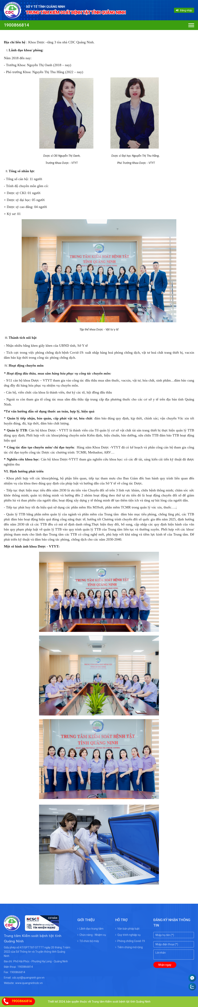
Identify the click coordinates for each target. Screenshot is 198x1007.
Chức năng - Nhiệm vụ (92, 934)
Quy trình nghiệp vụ (129, 934)
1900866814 (16, 25)
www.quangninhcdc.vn (29, 983)
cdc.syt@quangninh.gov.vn (28, 977)
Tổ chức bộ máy (89, 941)
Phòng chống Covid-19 (131, 941)
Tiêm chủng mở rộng (130, 947)
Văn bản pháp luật (128, 928)
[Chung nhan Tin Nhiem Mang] (39, 928)
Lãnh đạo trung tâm (91, 928)
